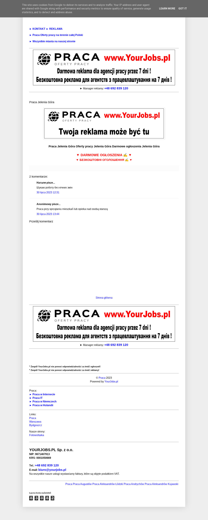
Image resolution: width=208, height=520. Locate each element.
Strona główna (104, 297)
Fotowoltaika (36, 435)
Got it (182, 8)
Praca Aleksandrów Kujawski (155, 484)
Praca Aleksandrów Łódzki (101, 484)
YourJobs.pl (111, 381)
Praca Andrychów (127, 484)
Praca (102, 377)
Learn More (167, 8)
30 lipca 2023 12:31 (48, 192)
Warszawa (35, 421)
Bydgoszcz (35, 425)
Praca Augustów (76, 484)
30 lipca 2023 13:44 (48, 214)
